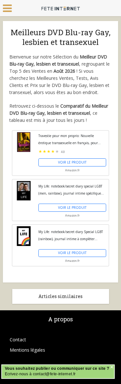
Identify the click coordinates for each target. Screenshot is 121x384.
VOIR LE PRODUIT (72, 162)
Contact (18, 339)
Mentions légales (27, 350)
